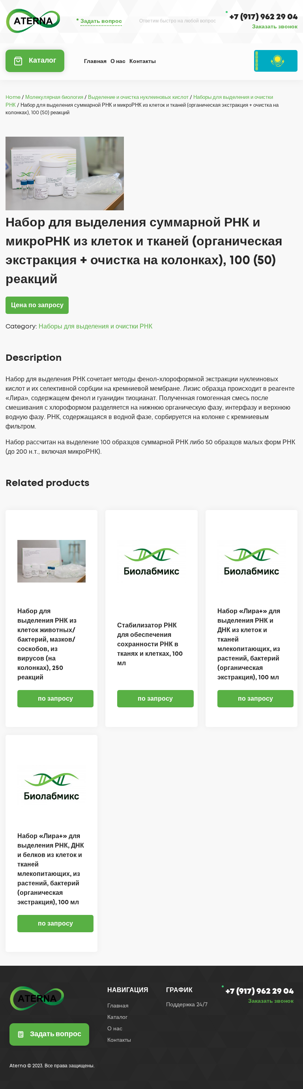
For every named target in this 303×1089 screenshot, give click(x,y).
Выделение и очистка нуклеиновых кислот (138, 97)
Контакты (142, 61)
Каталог (42, 60)
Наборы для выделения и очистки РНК (95, 326)
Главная (95, 61)
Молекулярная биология (54, 97)
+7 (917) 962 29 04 (263, 17)
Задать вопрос (101, 21)
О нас (117, 61)
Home (13, 97)
